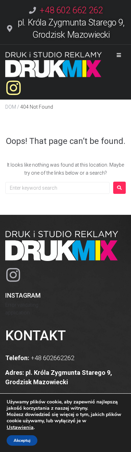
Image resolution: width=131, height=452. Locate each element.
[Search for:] (57, 188)
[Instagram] (13, 88)
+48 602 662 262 (71, 10)
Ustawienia (20, 427)
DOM (10, 107)
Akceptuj (22, 440)
